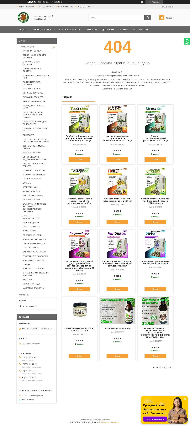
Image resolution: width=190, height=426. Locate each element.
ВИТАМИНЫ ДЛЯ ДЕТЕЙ (33, 97)
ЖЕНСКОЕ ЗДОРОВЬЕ (33, 89)
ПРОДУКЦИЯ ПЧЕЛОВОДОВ (35, 256)
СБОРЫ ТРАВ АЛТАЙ (32, 235)
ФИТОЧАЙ (27, 280)
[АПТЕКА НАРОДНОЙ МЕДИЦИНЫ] (24, 22)
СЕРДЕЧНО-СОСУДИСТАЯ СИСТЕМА (34, 56)
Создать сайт (48, 2)
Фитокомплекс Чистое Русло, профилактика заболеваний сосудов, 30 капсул (117, 263)
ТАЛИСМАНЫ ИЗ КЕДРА (33, 269)
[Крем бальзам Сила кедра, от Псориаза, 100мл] (79, 311)
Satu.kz (107, 420)
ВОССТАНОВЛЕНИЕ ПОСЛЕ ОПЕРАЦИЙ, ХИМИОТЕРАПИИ (36, 140)
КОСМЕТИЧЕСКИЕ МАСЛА (34, 239)
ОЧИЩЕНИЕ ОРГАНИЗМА (34, 170)
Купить (79, 159)
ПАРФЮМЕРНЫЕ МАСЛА (34, 243)
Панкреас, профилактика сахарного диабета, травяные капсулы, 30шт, (79, 201)
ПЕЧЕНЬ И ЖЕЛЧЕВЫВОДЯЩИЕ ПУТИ (37, 76)
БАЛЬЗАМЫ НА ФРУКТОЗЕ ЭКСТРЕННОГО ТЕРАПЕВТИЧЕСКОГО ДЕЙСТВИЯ (34, 208)
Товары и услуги (42, 30)
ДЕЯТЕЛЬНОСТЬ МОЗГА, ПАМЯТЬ (34, 147)
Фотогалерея (140, 30)
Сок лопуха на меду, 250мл (117, 328)
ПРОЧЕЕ (26, 264)
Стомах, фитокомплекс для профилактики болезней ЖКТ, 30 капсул (155, 201)
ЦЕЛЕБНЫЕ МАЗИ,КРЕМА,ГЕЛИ (31, 217)
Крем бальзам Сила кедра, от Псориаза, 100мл (79, 329)
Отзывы (23, 300)
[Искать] (147, 17)
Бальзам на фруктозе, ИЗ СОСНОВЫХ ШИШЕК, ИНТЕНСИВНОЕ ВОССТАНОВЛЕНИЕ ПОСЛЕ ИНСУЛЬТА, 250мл (155, 332)
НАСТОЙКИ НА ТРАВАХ (33, 196)
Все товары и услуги (162, 367)
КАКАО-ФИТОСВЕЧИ (32, 191)
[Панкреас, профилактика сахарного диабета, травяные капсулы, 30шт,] (79, 181)
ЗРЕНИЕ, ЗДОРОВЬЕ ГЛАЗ (34, 101)
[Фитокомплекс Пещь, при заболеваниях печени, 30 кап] (117, 181)
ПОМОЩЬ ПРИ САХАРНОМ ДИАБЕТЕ (35, 129)
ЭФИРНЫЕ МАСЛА (31, 248)
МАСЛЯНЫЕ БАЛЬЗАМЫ (33, 288)
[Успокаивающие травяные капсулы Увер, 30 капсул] (155, 244)
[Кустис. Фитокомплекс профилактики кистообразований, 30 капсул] (117, 118)
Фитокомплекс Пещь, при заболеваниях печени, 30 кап (117, 200)
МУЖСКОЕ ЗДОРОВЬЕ (33, 93)
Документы (108, 30)
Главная (23, 30)
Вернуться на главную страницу (117, 89)
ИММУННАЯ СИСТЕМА (33, 51)
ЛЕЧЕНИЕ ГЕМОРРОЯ (32, 179)
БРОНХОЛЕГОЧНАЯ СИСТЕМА (31, 63)
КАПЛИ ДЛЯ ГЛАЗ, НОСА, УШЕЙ (34, 107)
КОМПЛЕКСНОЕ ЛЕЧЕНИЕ (34, 260)
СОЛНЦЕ (27, 183)
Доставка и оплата (69, 30)
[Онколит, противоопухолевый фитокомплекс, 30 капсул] (155, 118)
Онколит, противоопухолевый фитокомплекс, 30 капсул (155, 138)
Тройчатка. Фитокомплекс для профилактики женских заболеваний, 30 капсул (79, 138)
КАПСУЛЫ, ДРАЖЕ (31, 222)
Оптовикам (91, 30)
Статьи (124, 30)
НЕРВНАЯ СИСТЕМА (32, 153)
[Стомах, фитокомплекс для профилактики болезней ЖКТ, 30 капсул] (155, 181)
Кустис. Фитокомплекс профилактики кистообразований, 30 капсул (117, 138)
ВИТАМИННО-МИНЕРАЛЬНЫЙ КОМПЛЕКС (36, 274)
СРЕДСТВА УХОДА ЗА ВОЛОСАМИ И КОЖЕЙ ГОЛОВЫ (33, 114)
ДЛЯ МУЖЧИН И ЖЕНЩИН (34, 252)
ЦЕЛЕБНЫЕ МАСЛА (31, 227)
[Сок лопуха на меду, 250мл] (117, 311)
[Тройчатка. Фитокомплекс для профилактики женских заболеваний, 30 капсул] (79, 118)
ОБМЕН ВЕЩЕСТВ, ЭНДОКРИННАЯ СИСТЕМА (34, 158)
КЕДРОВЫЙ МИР (30, 187)
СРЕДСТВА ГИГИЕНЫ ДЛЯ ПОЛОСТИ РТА (34, 123)
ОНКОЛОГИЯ (28, 135)
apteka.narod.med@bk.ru (32, 395)
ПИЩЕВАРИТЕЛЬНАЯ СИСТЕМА (32, 69)
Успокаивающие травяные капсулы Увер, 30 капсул (155, 262)
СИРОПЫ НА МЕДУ (31, 284)
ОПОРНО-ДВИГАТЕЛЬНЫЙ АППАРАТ (34, 165)
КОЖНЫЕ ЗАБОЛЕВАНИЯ (34, 175)
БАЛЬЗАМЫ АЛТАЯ (31, 200)
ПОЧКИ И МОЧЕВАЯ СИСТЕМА (31, 83)
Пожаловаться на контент (109, 422)
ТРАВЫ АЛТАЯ (29, 231)
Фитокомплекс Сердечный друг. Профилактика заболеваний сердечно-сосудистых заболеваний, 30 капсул (79, 265)
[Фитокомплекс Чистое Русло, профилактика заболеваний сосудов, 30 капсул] (117, 244)
